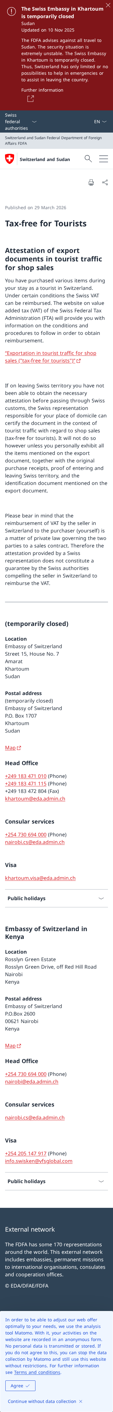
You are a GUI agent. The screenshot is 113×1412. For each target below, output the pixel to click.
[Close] (108, 5)
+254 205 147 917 (25, 1153)
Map (10, 747)
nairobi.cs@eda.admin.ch (35, 842)
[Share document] (105, 182)
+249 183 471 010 (25, 776)
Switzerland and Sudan (45, 159)
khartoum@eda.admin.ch (35, 798)
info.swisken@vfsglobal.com (39, 1160)
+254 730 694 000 (25, 834)
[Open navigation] (103, 159)
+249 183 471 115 (25, 783)
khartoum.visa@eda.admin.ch (40, 878)
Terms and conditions (37, 1372)
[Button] (29, 98)
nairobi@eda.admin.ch (31, 1081)
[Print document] (91, 182)
